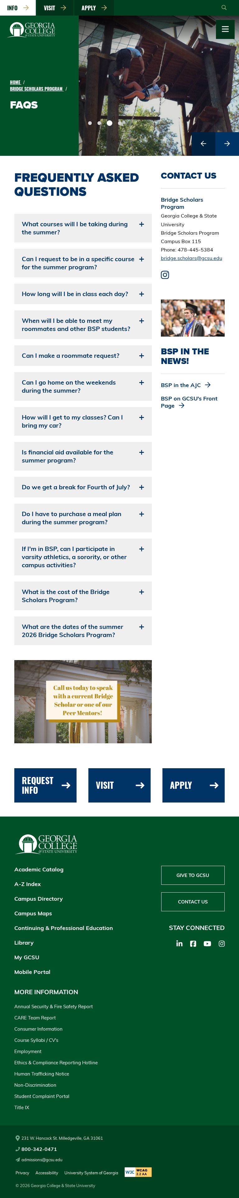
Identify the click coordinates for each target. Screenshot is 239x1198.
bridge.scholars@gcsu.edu (191, 258)
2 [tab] (99, 123)
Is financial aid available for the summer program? (67, 456)
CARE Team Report (35, 1018)
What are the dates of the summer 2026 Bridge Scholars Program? (72, 631)
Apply (90, 8)
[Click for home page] (31, 36)
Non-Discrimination (35, 1085)
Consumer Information (38, 1029)
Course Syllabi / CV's (36, 1040)
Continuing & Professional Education (63, 928)
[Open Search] (224, 8)
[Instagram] (222, 943)
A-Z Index (27, 884)
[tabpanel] (159, 86)
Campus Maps (33, 913)
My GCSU (26, 957)
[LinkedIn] (179, 943)
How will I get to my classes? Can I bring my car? (72, 421)
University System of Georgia (91, 1172)
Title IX (21, 1107)
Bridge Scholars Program (37, 88)
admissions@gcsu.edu (42, 1159)
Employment (27, 1051)
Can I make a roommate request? (70, 355)
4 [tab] (120, 123)
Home (15, 82)
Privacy (22, 1172)
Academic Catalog (38, 869)
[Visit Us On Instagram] (165, 276)
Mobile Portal (32, 971)
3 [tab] (109, 123)
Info (14, 8)
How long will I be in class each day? (75, 294)
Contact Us (193, 902)
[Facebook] (193, 943)
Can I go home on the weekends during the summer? (69, 386)
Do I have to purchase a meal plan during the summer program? (71, 518)
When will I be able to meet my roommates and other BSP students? (76, 325)
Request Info (37, 785)
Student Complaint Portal (41, 1096)
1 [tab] (90, 123)
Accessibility (46, 1172)
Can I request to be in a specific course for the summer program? (78, 263)
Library (24, 942)
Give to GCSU (192, 875)
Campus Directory (38, 898)
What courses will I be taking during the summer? (75, 228)
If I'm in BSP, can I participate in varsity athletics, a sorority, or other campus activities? (74, 557)
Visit (51, 8)
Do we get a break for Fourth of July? (76, 487)
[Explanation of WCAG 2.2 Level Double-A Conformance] (138, 1172)
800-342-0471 (39, 1149)
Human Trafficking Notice (41, 1074)
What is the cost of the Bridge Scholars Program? (66, 596)
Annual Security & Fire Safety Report (53, 1006)
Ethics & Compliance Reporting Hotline (56, 1063)
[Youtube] (207, 943)
